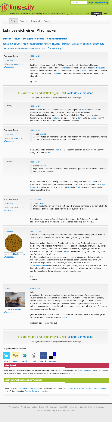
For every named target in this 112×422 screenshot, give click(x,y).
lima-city (7, 38)
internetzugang (68, 43)
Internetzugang (98, 67)
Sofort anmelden (85, 370)
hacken (47, 43)
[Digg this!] (16, 361)
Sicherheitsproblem (38, 265)
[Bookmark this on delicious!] (53, 361)
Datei (93, 181)
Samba (56, 149)
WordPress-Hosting (59, 13)
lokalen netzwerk (90, 43)
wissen (53, 48)
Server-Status (69, 410)
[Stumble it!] (26, 361)
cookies (10, 231)
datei (10, 43)
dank (5, 43)
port (5, 48)
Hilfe (105, 13)
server (25, 48)
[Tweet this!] (7, 361)
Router (79, 187)
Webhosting (14, 406)
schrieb (43, 133)
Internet (64, 67)
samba (18, 48)
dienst (30, 43)
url (47, 47)
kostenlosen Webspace (12, 310)
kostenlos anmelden (79, 93)
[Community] (7, 19)
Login (90, 2)
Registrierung (101, 2)
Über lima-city (81, 406)
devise (23, 43)
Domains (74, 13)
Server (80, 117)
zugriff (60, 48)
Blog (90, 406)
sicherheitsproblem (37, 48)
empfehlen (38, 43)
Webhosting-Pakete (40, 13)
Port (70, 187)
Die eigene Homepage (33, 38)
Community (96, 13)
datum (17, 43)
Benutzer (24, 21)
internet (56, 43)
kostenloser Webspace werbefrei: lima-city (27, 7)
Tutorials (47, 21)
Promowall (35, 21)
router (11, 48)
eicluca (10, 59)
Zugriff (84, 109)
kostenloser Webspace (20, 13)
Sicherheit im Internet (57, 38)
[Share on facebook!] (44, 361)
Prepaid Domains (31, 390)
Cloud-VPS (84, 13)
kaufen (78, 43)
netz (101, 43)
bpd (8, 288)
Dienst (65, 251)
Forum (13, 21)
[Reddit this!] (35, 361)
